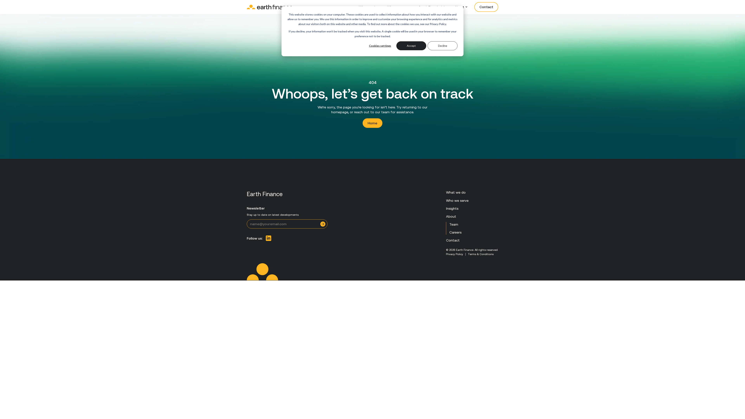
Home (372, 123)
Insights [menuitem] (452, 208)
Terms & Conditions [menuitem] (481, 254)
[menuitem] (268, 238)
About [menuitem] (451, 216)
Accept (411, 45)
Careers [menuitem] (455, 232)
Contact (486, 7)
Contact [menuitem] (453, 240)
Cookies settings (380, 45)
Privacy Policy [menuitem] (454, 254)
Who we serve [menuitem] (457, 200)
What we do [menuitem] (456, 192)
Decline (442, 45)
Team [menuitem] (453, 224)
